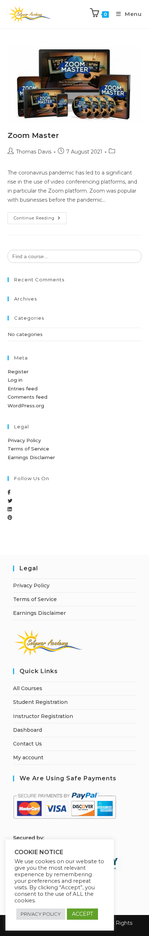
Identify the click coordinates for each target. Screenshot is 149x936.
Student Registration (40, 702)
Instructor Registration (43, 716)
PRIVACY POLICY (41, 914)
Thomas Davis (33, 151)
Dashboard (27, 730)
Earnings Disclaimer (31, 457)
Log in (15, 380)
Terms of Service (28, 449)
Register (18, 371)
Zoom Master (33, 135)
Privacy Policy (24, 440)
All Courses (27, 688)
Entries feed (23, 388)
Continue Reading (40, 216)
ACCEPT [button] (82, 914)
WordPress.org (26, 405)
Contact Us (27, 743)
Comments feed (27, 397)
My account (28, 757)
